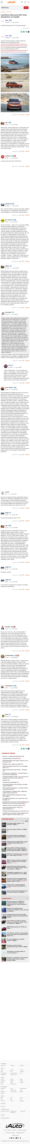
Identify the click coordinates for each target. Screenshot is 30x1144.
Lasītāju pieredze (5, 1109)
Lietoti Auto (3, 1065)
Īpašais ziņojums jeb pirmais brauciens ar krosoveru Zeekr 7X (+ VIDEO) (17, 891)
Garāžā (21, 1080)
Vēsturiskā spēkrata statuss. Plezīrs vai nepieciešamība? (13, 808)
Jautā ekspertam (5, 1118)
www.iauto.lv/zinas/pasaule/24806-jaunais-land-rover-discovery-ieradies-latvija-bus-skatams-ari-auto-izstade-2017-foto (14, 45)
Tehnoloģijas (4, 1086)
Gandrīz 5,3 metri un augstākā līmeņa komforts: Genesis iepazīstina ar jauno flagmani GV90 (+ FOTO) (17, 880)
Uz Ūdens (22, 1071)
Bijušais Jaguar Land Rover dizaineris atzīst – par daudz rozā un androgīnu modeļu (17, 861)
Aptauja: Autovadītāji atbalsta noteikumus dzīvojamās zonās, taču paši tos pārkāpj (17, 910)
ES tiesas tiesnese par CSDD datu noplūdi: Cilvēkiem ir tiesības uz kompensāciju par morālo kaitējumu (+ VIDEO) (17, 903)
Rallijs (2, 1097)
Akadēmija (3, 1080)
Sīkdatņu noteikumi (20, 1132)
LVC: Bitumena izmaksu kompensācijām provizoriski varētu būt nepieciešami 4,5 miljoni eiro (17, 934)
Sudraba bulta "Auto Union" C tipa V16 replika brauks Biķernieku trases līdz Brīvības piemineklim (16, 802)
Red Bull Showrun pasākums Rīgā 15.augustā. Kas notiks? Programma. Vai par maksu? (15, 813)
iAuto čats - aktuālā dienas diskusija (13, 756)
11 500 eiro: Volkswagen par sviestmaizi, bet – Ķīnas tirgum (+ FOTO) (17, 854)
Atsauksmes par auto (5, 1111)
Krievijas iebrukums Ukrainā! (12, 758)
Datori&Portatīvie (23, 1088)
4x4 (1, 1099)
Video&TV (3, 1103)
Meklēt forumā (5, 7)
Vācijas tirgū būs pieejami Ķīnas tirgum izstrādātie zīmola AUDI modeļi (17, 842)
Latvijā (2, 1069)
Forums (3, 1106)
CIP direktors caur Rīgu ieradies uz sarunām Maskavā (16, 952)
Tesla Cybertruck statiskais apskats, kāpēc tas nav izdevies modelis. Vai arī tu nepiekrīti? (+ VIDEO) (17, 868)
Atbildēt (27, 114)
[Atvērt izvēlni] (1, 2)
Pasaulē (11, 1069)
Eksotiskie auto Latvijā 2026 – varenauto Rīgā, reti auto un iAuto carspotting (15, 774)
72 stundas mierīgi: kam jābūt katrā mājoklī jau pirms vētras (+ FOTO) (16, 836)
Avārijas (11, 1079)
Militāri (11, 1082)
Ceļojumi (2, 1082)
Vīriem (2, 1077)
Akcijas (2, 1115)
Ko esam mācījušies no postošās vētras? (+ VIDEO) (15, 940)
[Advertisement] (15, 185)
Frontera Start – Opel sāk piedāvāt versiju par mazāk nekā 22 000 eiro (16, 885)
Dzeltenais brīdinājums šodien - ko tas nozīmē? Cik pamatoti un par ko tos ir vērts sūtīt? (15, 777)
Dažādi (2, 1093)
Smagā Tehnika (4, 1073)
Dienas (23, 821)
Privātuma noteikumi (10, 1132)
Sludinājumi (4, 1063)
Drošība (2, 1079)
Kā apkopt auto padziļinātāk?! (11, 782)
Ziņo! (5, 1130)
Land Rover (8, 11)
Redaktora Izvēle (13, 1074)
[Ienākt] (28, 2)
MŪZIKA (6, 780)
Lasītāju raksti (22, 1111)
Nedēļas (26, 821)
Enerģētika (3, 1088)
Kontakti (14, 1130)
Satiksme (12, 1080)
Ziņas (2, 1068)
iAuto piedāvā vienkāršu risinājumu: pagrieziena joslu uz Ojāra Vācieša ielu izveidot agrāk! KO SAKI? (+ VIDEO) (17, 849)
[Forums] (22, 2)
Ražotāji (3, 11)
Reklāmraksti (3, 1074)
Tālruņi (11, 1088)
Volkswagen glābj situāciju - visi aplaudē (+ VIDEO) (15, 824)
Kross (11, 1097)
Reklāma (9, 1130)
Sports (2, 1096)
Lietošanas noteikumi (22, 1130)
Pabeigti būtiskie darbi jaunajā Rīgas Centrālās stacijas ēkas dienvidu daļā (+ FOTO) (17, 916)
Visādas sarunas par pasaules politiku (14, 805)
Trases (11, 1100)
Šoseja (21, 1097)
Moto (2, 1071)
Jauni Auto (12, 1065)
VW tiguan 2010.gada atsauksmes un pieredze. (16, 811)
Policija (21, 1079)
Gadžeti (21, 1091)
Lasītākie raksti (8, 819)
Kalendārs (22, 1100)
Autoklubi (21, 1082)
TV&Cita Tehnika (13, 1091)
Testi (21, 1073)
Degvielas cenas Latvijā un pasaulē (13, 764)
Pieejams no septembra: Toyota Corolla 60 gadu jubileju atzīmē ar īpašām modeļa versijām (17, 959)
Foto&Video (3, 1091)
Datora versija (15, 1135)
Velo (11, 1071)
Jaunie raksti (6, 898)
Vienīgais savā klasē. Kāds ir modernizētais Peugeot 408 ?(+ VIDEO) (17, 946)
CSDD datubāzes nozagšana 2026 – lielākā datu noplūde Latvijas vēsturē (15, 792)
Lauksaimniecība (13, 1073)
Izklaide (21, 1069)
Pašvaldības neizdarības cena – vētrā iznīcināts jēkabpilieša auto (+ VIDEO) (17, 874)
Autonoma (22, 1065)
